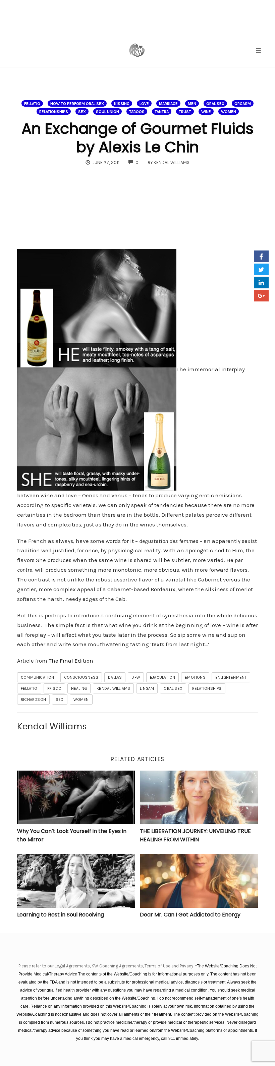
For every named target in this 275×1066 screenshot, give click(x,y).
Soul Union (107, 111)
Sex (82, 111)
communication (37, 677)
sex (60, 699)
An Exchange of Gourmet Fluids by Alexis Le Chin (137, 138)
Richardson (33, 699)
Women (228, 111)
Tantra (162, 111)
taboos (137, 111)
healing (79, 688)
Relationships (53, 111)
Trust (185, 111)
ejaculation (162, 677)
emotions (195, 677)
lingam (147, 688)
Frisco (54, 688)
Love (144, 103)
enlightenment (231, 677)
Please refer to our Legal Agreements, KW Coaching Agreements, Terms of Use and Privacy (106, 965)
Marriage (168, 103)
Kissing (121, 103)
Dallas (115, 677)
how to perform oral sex (77, 103)
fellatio (29, 688)
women (81, 699)
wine (206, 111)
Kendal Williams (113, 688)
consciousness (81, 677)
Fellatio (32, 103)
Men (192, 103)
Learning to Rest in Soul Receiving (60, 914)
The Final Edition (71, 660)
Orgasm (242, 103)
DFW (135, 677)
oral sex (215, 103)
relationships (207, 688)
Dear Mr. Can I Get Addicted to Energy (190, 914)
